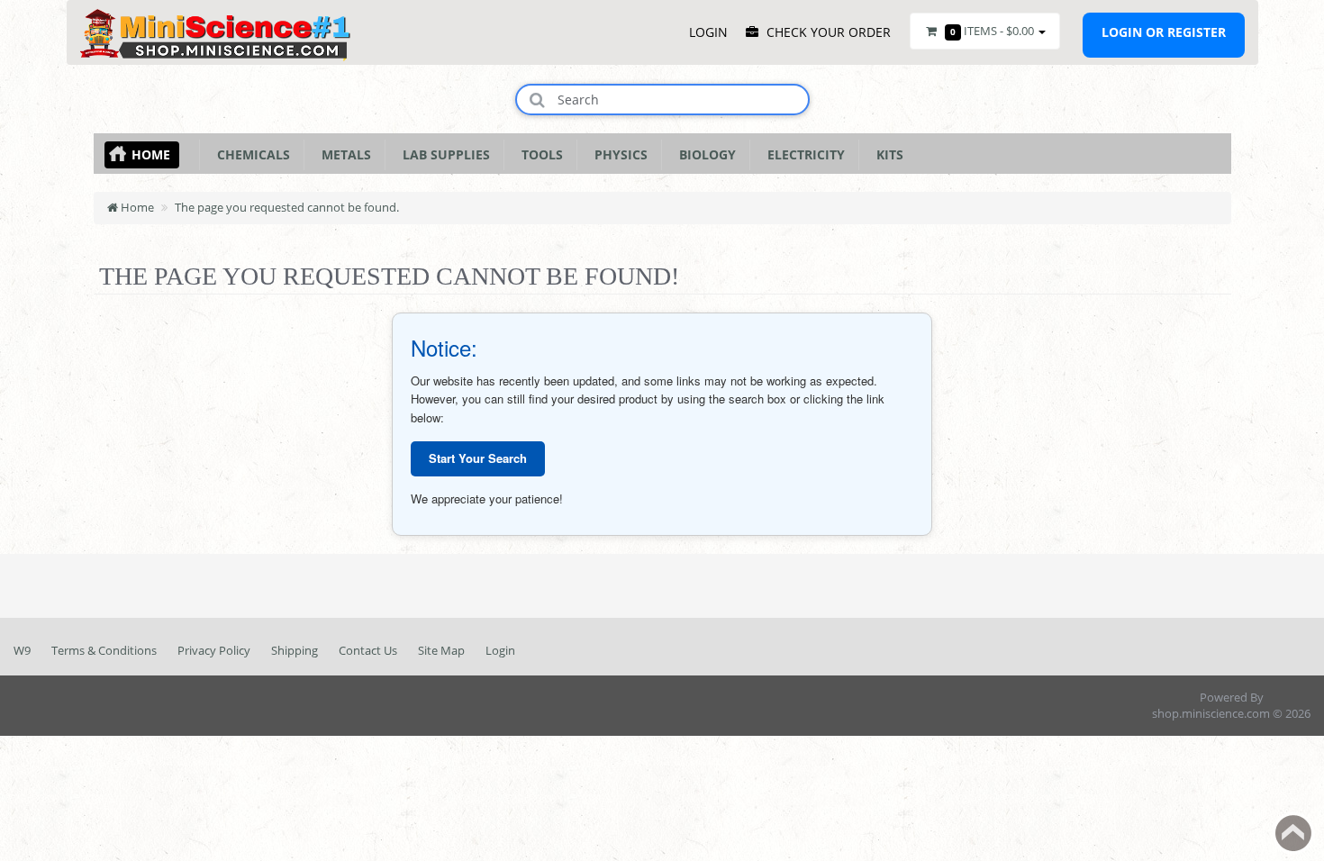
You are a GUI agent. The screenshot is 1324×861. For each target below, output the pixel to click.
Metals (342, 154)
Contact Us (368, 650)
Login (500, 650)
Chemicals (250, 154)
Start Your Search (478, 458)
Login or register (1164, 32)
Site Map (441, 650)
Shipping (294, 650)
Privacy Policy (213, 650)
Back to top (1293, 833)
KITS (886, 154)
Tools (538, 154)
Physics (617, 154)
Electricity (802, 154)
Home (150, 154)
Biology (704, 154)
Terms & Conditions (104, 650)
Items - (992, 31)
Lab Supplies (442, 154)
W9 (22, 650)
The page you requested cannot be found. (287, 207)
